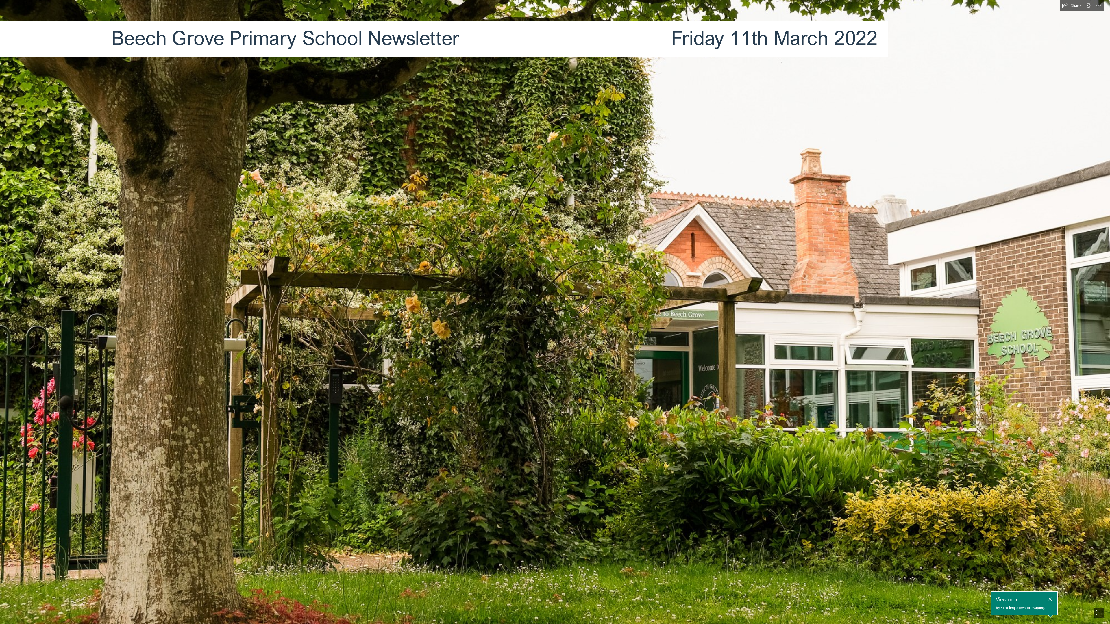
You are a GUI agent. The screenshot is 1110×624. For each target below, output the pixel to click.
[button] (1071, 5)
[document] (555, 312)
